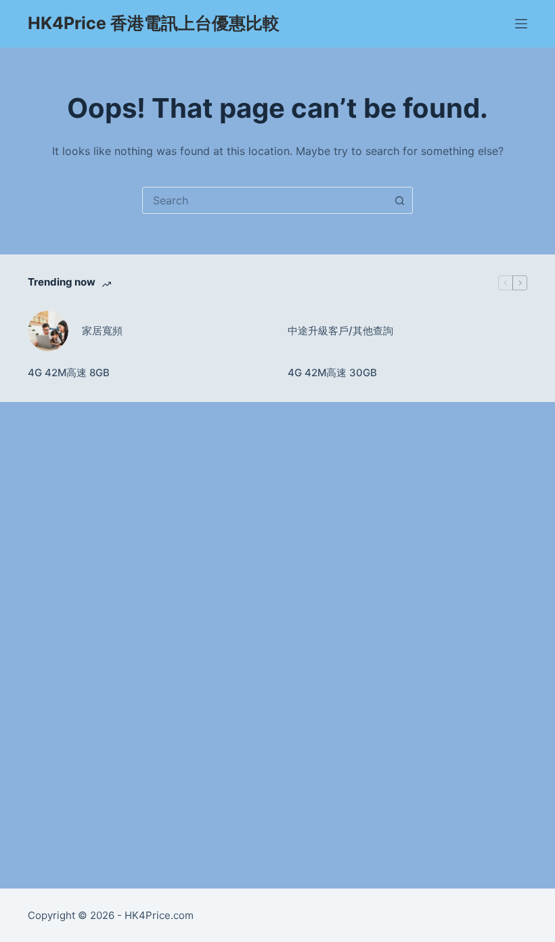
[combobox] (264, 200)
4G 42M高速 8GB (69, 372)
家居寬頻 (102, 330)
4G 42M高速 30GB (332, 372)
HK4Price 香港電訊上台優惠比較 (154, 23)
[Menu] (521, 24)
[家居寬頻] (48, 331)
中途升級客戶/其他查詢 (340, 330)
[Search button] (399, 200)
